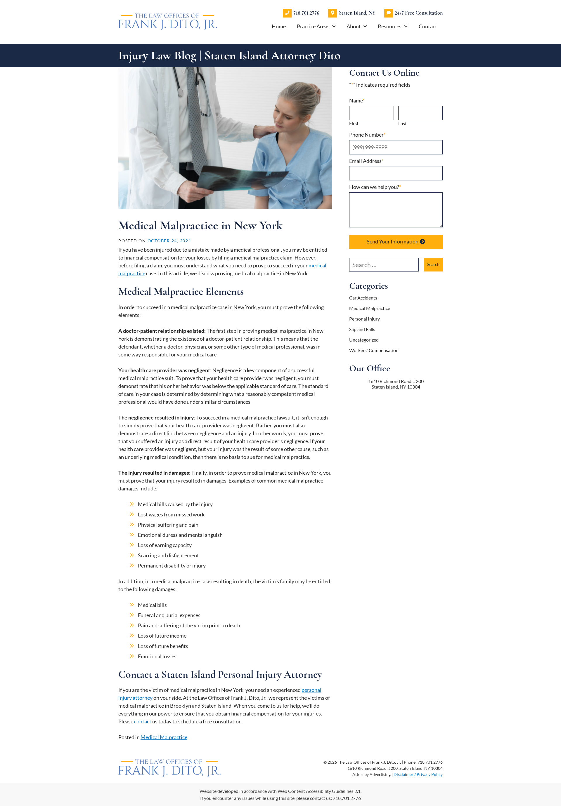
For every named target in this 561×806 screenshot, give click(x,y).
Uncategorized (364, 339)
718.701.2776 (306, 13)
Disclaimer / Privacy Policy (418, 774)
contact (142, 721)
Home (279, 26)
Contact (428, 26)
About (354, 26)
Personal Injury (364, 318)
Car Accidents (363, 297)
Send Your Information (392, 241)
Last (402, 123)
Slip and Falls (362, 329)
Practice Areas (313, 26)
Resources (389, 26)
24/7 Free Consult (419, 13)
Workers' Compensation (374, 350)
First (354, 123)
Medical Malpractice (164, 737)
